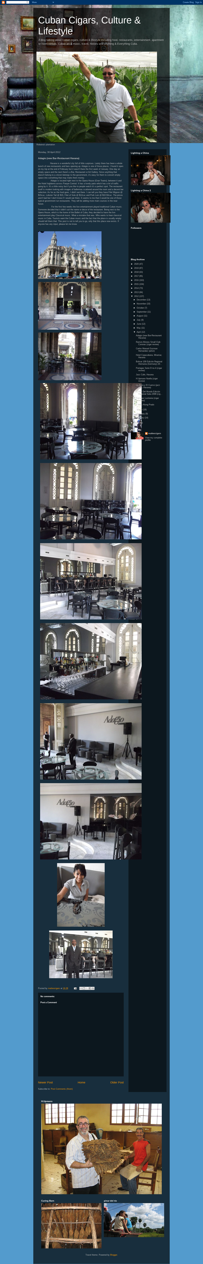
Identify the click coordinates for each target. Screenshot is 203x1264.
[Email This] (80, 988)
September (142, 312)
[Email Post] (75, 988)
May (139, 328)
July (139, 320)
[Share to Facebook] (90, 988)
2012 (136, 296)
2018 (136, 272)
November (142, 303)
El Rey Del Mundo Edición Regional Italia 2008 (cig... (149, 392)
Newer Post (45, 1082)
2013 (136, 292)
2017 (136, 276)
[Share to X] (86, 988)
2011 (136, 423)
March (140, 409)
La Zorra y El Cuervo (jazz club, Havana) (148, 386)
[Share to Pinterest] (93, 988)
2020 (136, 264)
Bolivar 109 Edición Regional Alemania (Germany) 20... (149, 362)
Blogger (113, 1255)
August (140, 316)
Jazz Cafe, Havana (145, 374)
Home (81, 1082)
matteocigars (154, 433)
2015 (136, 284)
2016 (136, 280)
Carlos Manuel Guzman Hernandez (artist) (146, 349)
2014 (136, 288)
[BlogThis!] (83, 988)
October (141, 308)
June (139, 324)
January (141, 417)
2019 (136, 268)
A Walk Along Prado (145, 404)
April (139, 332)
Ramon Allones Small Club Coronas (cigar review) (148, 343)
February (141, 413)
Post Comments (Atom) (62, 1089)
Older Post (117, 1082)
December (142, 300)
